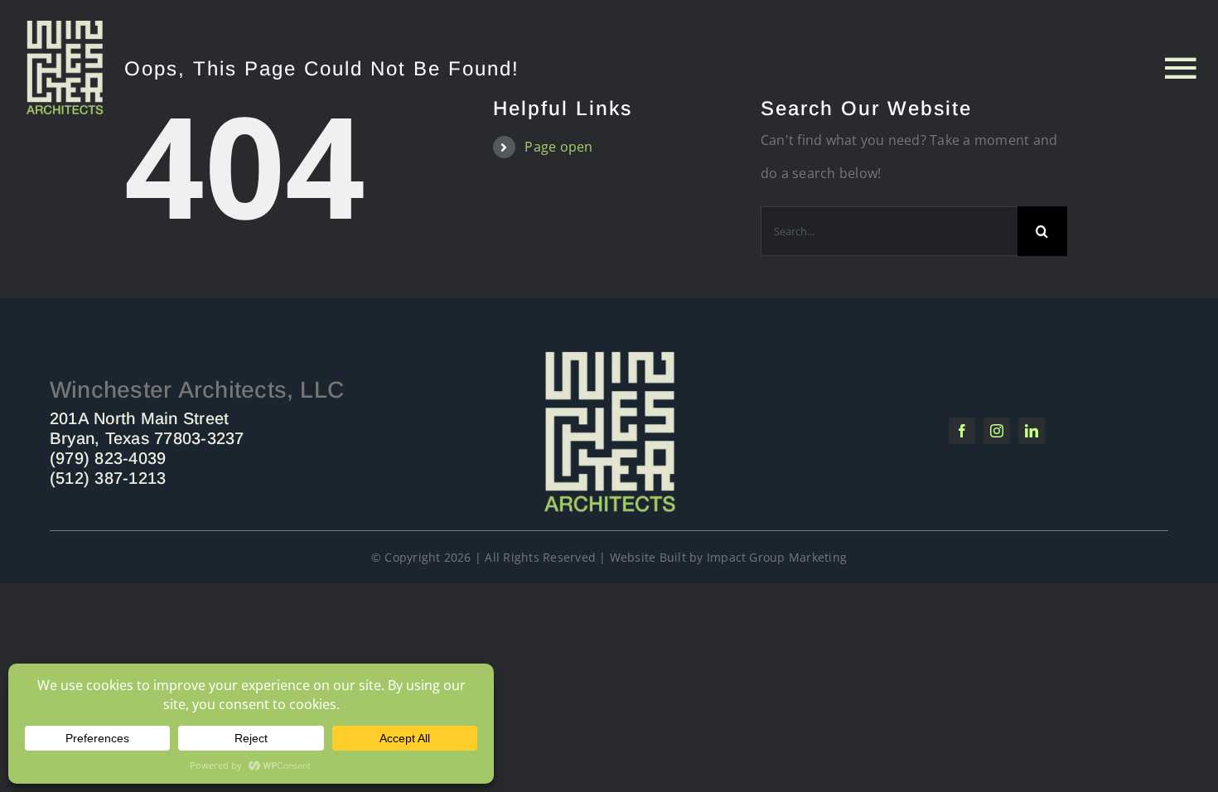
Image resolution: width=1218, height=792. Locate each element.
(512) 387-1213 (108, 478)
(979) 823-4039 (108, 458)
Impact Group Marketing (777, 557)
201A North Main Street (139, 418)
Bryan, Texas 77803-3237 (147, 438)
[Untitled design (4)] (64, 27)
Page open (558, 147)
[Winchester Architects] (609, 354)
